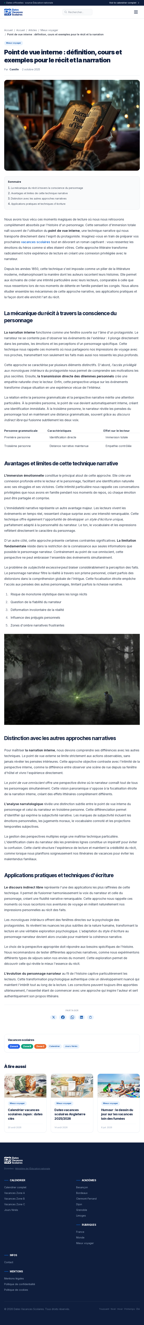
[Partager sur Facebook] (62, 1017)
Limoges (81, 1215)
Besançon (82, 1187)
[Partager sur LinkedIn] (81, 1017)
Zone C (40, 1046)
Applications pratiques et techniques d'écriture (38, 203)
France (80, 1231)
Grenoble (81, 1209)
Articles (32, 30)
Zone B (27, 1046)
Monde (80, 1237)
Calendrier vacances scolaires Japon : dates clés (25, 1114)
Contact (8, 1262)
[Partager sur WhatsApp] (72, 1017)
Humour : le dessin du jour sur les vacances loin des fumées (117, 1114)
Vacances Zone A (14, 1192)
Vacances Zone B (14, 1198)
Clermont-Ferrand (86, 1198)
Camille (14, 69)
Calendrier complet (15, 1187)
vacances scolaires (35, 242)
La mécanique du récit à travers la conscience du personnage (47, 187)
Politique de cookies (16, 1289)
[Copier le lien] (90, 1017)
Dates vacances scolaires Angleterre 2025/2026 (69, 1114)
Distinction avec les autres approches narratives (39, 198)
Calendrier (54, 1046)
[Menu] (136, 12)
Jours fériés (71, 1046)
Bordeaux (82, 1192)
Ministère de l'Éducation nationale (32, 1168)
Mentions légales (14, 1278)
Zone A (14, 1046)
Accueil (8, 30)
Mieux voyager (49, 30)
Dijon (79, 1204)
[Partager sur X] (53, 1017)
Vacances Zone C (14, 1204)
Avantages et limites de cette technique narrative (39, 193)
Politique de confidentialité (19, 1284)
